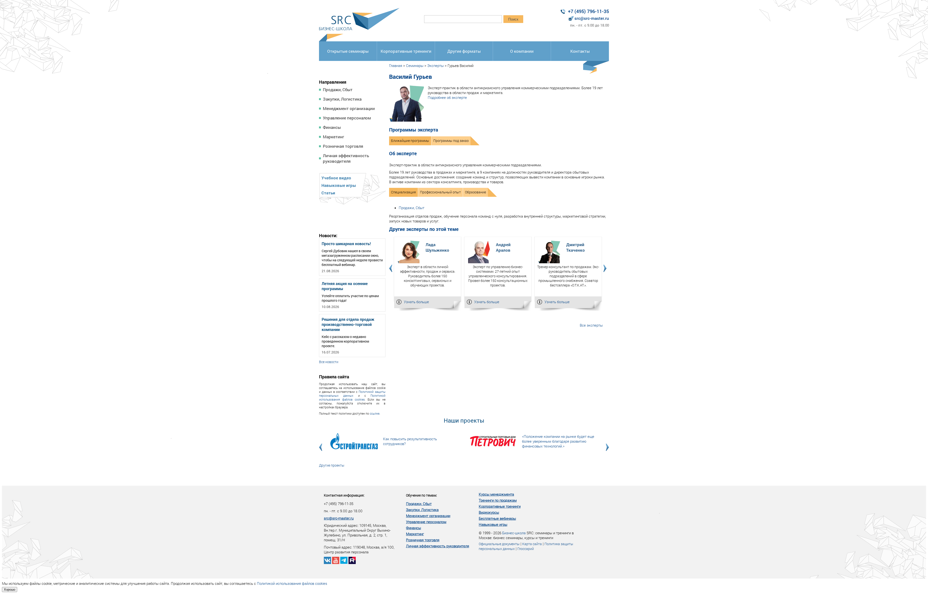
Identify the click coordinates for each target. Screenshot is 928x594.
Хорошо (9, 589)
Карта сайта (532, 544)
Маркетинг (333, 136)
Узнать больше (416, 301)
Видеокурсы (489, 512)
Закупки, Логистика (342, 99)
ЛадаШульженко (437, 247)
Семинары (414, 65)
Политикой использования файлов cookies (352, 397)
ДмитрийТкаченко (575, 247)
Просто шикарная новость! (346, 243)
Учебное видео (336, 178)
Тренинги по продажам (498, 500)
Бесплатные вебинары (497, 518)
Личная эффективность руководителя (346, 158)
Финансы (332, 127)
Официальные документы (499, 544)
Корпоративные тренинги (406, 51)
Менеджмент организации (349, 108)
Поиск (513, 19)
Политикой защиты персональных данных (352, 393)
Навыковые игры (338, 185)
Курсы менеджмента (496, 494)
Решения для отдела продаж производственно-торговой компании (348, 324)
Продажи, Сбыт (338, 89)
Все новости (328, 361)
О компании (522, 51)
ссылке (374, 413)
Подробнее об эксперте (447, 97)
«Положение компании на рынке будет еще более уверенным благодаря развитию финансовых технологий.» (558, 441)
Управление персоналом (347, 118)
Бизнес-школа (514, 532)
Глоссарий (525, 548)
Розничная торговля (343, 146)
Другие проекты (331, 465)
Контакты (580, 51)
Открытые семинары (348, 51)
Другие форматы (464, 51)
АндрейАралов (503, 247)
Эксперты (435, 65)
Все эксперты (591, 325)
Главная (395, 65)
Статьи (328, 193)
